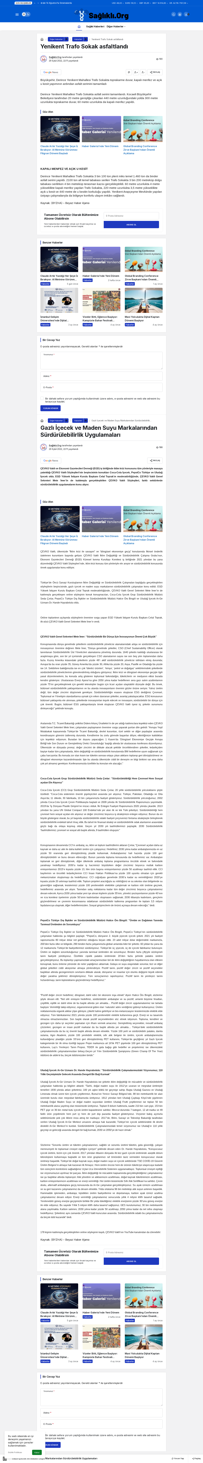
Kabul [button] (36, 1452)
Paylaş (197, 1458)
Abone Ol (131, 224)
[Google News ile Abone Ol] (50, 72)
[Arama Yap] (173, 14)
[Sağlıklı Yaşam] (101, 15)
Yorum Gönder (50, 408)
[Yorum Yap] (129, 72)
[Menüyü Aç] (17, 14)
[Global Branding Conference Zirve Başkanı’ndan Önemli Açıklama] (143, 135)
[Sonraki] (38, 3)
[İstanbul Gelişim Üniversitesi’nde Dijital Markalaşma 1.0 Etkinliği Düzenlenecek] (59, 307)
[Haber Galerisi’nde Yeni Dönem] (101, 135)
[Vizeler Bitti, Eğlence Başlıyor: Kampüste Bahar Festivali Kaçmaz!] (101, 307)
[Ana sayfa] (79, 26)
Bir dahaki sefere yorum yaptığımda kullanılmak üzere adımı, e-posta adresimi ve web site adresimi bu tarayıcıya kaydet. (102, 400)
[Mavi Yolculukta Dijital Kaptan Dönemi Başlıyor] (144, 307)
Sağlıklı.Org (55, 57)
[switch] (26, 14)
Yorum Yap (179, 1458)
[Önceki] (34, 3)
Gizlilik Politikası (15, 1452)
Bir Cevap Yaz (51, 340)
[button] (179, 14)
